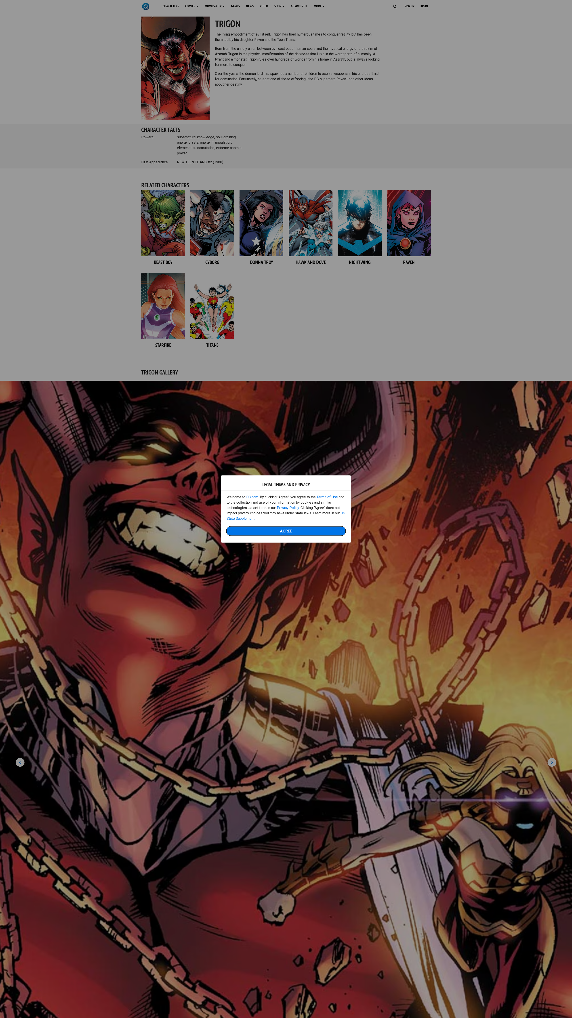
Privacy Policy (288, 508)
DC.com (252, 497)
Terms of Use (327, 497)
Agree (286, 531)
